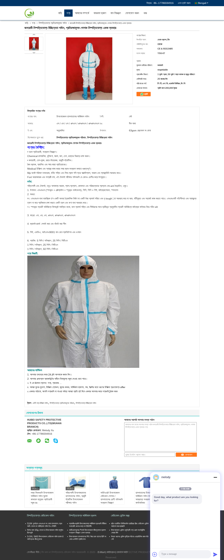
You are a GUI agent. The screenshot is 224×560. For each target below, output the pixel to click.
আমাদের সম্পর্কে (82, 13)
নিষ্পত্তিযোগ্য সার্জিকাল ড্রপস (82, 515)
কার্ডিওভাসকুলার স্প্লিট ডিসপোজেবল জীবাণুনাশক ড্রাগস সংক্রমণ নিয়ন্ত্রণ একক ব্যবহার (87, 531)
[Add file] (154, 554)
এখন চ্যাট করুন (184, 3)
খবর (145, 13)
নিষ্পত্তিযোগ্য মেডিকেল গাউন (40, 515)
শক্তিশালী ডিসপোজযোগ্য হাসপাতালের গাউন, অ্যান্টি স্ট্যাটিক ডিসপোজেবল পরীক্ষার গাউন (76, 497)
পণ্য (68, 13)
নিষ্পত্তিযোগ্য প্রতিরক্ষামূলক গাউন (53, 23)
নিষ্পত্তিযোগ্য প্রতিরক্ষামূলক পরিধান (62, 403)
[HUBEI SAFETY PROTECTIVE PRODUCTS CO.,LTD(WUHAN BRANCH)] (36, 13)
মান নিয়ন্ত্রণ (116, 13)
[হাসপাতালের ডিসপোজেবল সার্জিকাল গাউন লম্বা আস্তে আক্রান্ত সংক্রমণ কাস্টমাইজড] (147, 482)
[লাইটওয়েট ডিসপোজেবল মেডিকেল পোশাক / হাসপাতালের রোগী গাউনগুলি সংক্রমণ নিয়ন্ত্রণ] (112, 482)
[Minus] (215, 477)
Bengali (202, 3)
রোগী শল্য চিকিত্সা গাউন (40, 403)
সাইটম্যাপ (111, 552)
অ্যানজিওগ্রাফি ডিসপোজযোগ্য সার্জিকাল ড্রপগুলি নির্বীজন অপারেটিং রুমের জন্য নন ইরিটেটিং (87, 524)
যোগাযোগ (188, 454)
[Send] (215, 554)
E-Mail (101, 552)
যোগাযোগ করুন (132, 13)
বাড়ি (60, 13)
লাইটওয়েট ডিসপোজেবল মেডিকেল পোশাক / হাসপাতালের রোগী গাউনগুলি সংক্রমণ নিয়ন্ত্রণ (112, 497)
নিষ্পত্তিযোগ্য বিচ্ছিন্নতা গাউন (86, 403)
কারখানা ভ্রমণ (100, 13)
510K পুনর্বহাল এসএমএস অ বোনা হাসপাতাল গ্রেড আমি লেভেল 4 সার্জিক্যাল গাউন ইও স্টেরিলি (44, 524)
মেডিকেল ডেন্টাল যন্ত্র (120, 515)
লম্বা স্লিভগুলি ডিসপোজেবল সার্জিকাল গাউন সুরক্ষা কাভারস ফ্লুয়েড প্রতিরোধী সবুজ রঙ (42, 497)
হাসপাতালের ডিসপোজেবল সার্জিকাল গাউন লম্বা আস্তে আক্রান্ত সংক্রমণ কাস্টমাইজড (147, 497)
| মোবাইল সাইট (121, 552)
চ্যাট (146, 94)
